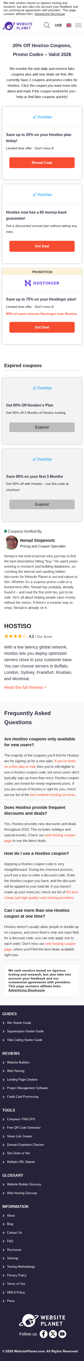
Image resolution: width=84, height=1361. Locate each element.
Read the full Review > (25, 687)
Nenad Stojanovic (37, 540)
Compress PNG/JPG (21, 1119)
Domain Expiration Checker (25, 1144)
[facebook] (44, 1334)
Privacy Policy (17, 1275)
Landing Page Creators (22, 1079)
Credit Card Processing (22, 1096)
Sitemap (12, 1258)
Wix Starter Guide (19, 1023)
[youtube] (62, 1334)
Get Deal (42, 246)
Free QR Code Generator (24, 1127)
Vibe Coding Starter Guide (24, 1040)
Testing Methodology (21, 1266)
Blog (10, 1224)
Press (11, 1301)
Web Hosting (15, 1071)
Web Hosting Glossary (22, 1193)
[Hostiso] (42, 143)
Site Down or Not (18, 1153)
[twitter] (53, 1334)
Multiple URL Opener (21, 1162)
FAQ (10, 1241)
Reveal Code (42, 163)
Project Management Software (27, 1088)
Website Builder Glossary (24, 1184)
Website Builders (18, 1062)
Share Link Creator (19, 1136)
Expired (42, 427)
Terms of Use (16, 1284)
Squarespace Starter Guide (25, 1031)
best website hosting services (52, 795)
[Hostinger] (42, 306)
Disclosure (14, 1250)
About (11, 1215)
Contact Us (14, 1232)
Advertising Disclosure (50, 14)
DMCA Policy (16, 1292)
